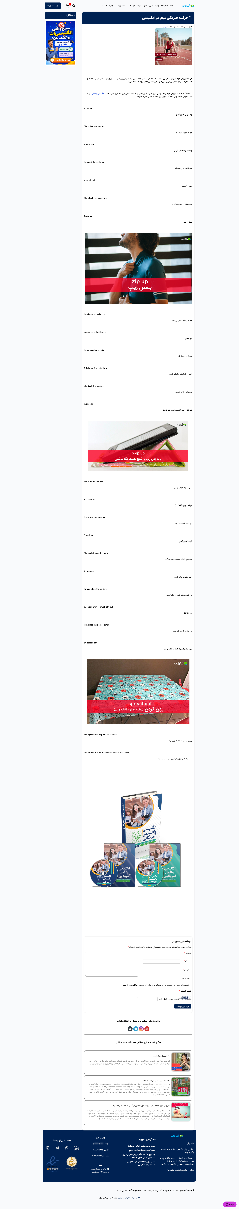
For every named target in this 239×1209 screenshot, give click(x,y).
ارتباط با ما (108, 5)
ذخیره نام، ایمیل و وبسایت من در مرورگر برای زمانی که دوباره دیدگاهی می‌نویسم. (155, 985)
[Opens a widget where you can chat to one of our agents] (230, 1205)
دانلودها (164, 5)
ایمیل (186, 969)
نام (185, 961)
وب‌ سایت (185, 978)
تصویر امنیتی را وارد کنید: (168, 999)
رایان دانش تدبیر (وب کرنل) (108, 1198)
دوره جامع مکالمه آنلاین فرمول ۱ (141, 1146)
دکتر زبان (166, 26)
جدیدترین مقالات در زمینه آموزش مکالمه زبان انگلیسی (141, 1163)
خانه (171, 5)
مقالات (139, 5)
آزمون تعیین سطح (151, 5)
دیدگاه (187, 953)
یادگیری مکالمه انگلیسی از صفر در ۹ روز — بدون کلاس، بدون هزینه (139, 1156)
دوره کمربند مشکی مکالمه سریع (142, 1150)
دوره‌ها (132, 5)
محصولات (121, 5)
